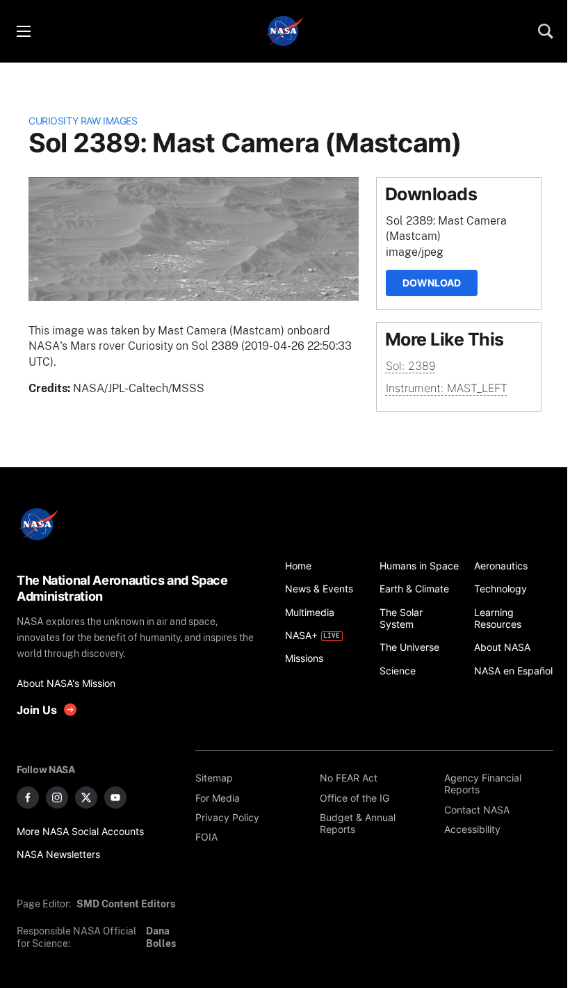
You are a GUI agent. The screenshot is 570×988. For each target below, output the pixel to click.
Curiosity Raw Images (82, 121)
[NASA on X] (86, 797)
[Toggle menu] (23, 31)
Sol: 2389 (411, 366)
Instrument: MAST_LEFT (446, 388)
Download (431, 283)
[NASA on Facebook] (28, 797)
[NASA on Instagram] (57, 797)
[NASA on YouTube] (115, 797)
